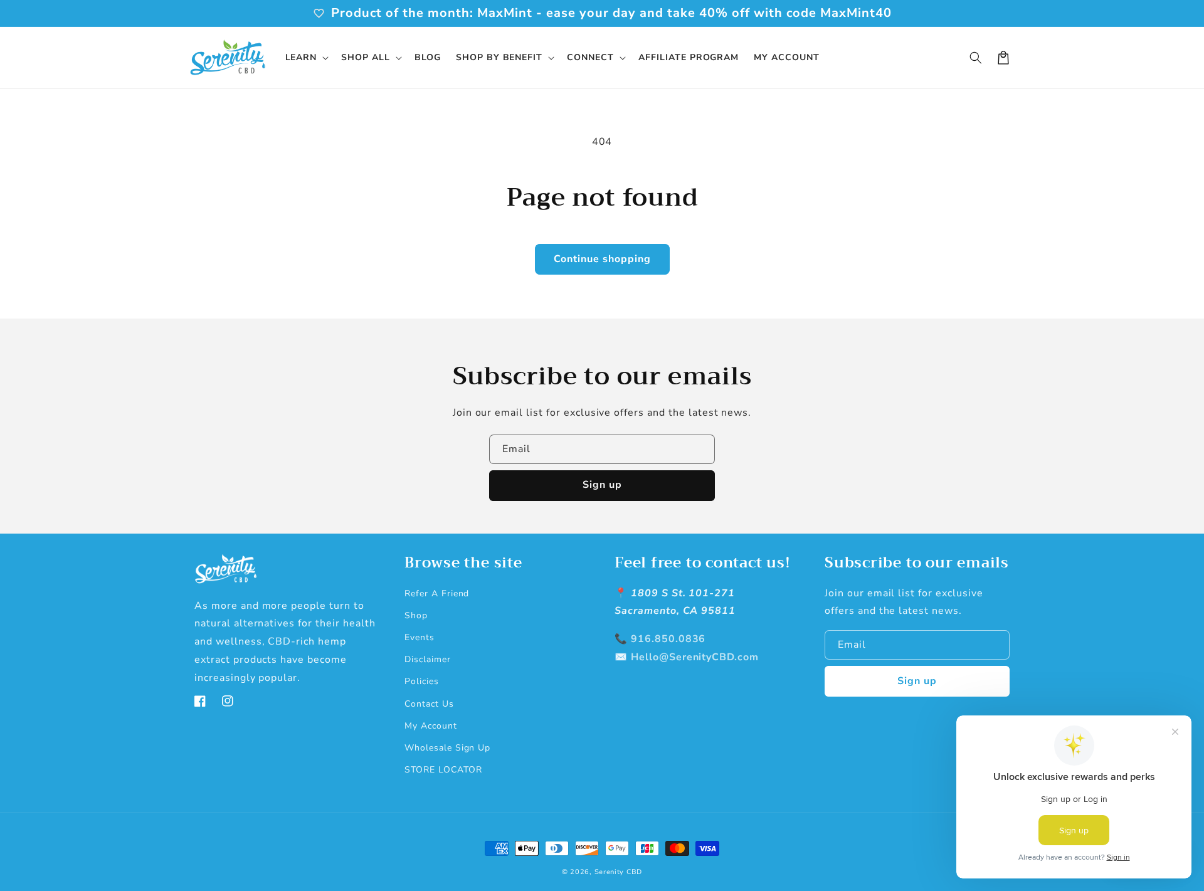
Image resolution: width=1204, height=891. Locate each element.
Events (419, 637)
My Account (430, 726)
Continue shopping (602, 259)
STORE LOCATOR (443, 770)
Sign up (602, 485)
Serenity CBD (618, 872)
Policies (421, 681)
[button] (306, 58)
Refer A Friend (436, 593)
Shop (416, 615)
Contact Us (429, 704)
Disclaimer (427, 659)
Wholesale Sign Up (447, 748)
